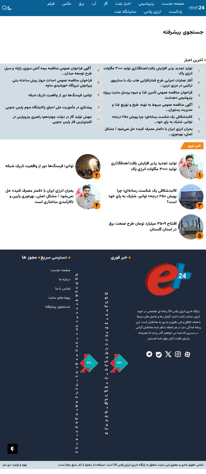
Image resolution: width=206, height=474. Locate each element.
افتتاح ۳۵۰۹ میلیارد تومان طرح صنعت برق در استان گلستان (143, 226)
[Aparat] (187, 354)
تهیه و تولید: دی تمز (15, 465)
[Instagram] (177, 354)
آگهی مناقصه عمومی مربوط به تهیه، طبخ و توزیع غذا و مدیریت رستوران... (152, 107)
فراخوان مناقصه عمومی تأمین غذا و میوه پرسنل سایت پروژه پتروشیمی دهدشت (147, 95)
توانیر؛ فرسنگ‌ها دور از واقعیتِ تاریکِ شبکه (60, 95)
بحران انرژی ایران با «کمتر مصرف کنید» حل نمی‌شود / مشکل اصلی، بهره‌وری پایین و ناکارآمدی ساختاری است (40, 196)
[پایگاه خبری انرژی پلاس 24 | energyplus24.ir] (196, 8)
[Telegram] (149, 354)
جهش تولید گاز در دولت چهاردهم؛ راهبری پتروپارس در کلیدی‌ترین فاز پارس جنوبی (52, 119)
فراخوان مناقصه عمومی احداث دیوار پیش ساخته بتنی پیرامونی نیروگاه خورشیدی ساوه (52, 83)
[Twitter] (168, 354)
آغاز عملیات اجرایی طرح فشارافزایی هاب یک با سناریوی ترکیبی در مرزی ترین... (151, 83)
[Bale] (158, 354)
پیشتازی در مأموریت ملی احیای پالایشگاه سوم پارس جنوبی (49, 107)
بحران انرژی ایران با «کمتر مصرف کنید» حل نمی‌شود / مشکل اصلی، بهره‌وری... (148, 131)
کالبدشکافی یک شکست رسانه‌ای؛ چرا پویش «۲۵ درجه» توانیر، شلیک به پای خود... (152, 119)
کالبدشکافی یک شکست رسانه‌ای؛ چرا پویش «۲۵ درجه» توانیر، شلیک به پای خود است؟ (142, 196)
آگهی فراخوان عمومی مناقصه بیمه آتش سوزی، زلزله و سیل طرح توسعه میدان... (48, 71)
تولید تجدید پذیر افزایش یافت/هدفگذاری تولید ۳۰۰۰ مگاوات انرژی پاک (148, 71)
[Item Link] (190, 166)
